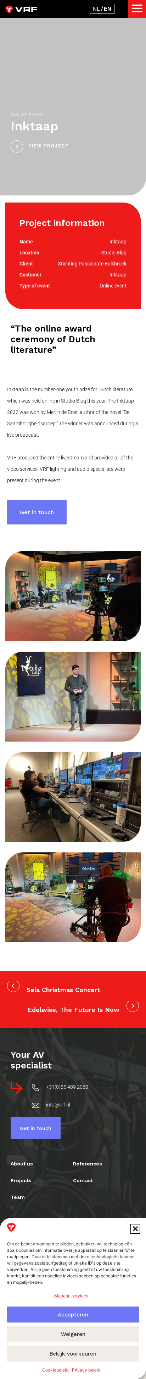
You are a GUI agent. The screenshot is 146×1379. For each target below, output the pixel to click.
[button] (135, 1228)
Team (18, 1197)
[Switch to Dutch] (96, 8)
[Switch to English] (107, 8)
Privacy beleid (86, 1370)
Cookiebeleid (55, 1370)
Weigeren (73, 1334)
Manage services (71, 1295)
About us (22, 1164)
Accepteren (73, 1314)
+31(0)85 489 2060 (67, 1087)
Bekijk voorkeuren (73, 1354)
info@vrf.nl (58, 1105)
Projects (21, 1180)
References (87, 1164)
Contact (83, 1180)
